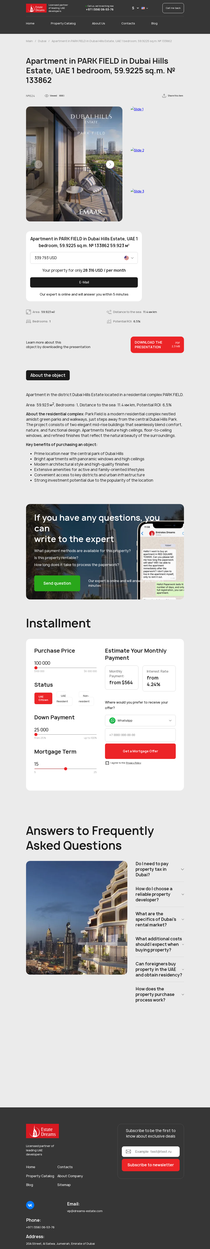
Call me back (173, 7)
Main (29, 41)
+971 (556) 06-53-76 (99, 9)
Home (30, 23)
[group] (74, 165)
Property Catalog (63, 23)
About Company (70, 1176)
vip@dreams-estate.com (85, 1211)
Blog (154, 23)
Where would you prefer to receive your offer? (136, 705)
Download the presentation (157, 344)
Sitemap (64, 1185)
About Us (98, 23)
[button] (110, 164)
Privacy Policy (133, 762)
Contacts (128, 23)
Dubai (42, 41)
